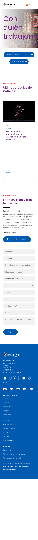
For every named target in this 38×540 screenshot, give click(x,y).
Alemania (6, 399)
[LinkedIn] (19, 378)
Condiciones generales (9, 469)
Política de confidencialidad (22, 466)
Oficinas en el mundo (10, 395)
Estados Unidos (8, 407)
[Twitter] (14, 378)
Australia (6, 403)
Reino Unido (7, 415)
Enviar (10, 332)
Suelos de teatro (8, 450)
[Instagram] (5, 378)
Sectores (6, 436)
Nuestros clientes (8, 440)
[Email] (5, 383)
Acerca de (6, 421)
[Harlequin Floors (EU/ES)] (10, 4)
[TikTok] (29, 378)
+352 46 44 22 (13, 232)
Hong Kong (6, 411)
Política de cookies (8, 466)
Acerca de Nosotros (9, 424)
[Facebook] (10, 378)
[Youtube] (24, 378)
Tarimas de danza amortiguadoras (14, 454)
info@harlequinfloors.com (13, 372)
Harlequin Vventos (9, 428)
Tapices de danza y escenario (12, 458)
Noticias (5, 432)
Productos (6, 446)
